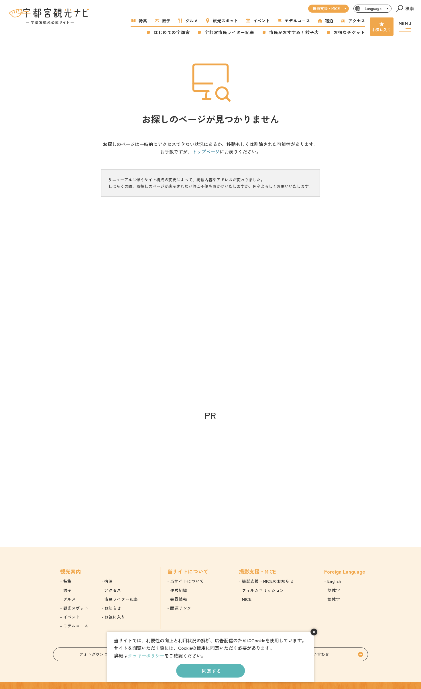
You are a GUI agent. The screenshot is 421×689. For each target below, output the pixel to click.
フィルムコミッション (263, 590)
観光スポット (225, 20)
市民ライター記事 (121, 599)
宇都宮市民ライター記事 (229, 32)
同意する (211, 670)
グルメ (191, 20)
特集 (143, 20)
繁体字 (333, 599)
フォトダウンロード (97, 654)
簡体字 (333, 590)
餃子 (166, 20)
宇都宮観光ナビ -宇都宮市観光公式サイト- (50, 16)
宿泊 (329, 20)
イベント (261, 20)
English (334, 581)
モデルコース (297, 20)
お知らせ (112, 608)
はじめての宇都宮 (172, 32)
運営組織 (178, 590)
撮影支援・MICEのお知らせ (268, 581)
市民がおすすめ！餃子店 (294, 32)
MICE (247, 599)
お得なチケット (349, 32)
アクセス (356, 20)
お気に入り (381, 29)
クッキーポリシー (146, 655)
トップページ (206, 151)
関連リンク (180, 608)
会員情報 (178, 599)
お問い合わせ (317, 654)
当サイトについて (187, 581)
